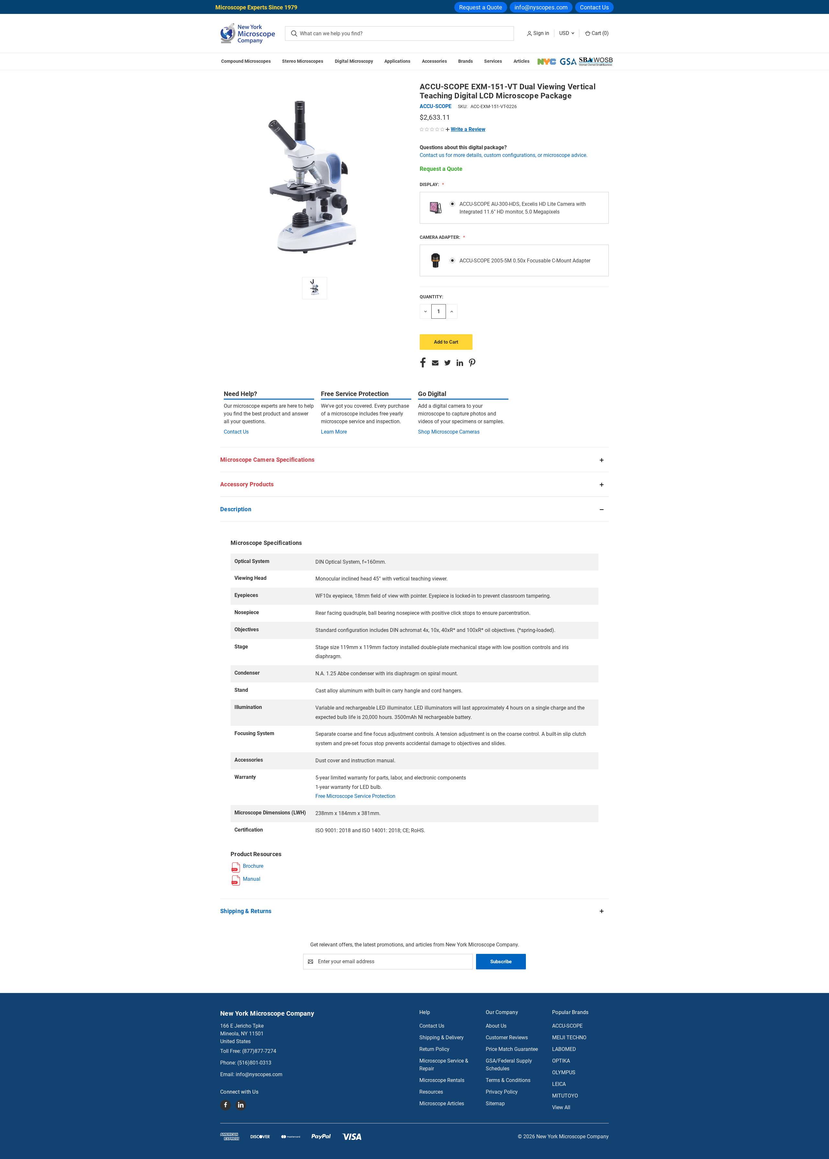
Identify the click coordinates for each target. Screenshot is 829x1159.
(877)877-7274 (259, 1051)
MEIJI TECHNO (569, 1037)
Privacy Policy (502, 1092)
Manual (251, 879)
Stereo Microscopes (302, 61)
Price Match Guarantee (512, 1049)
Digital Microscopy (354, 61)
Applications (397, 61)
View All (561, 1107)
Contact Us (594, 7)
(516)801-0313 (254, 1063)
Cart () (599, 33)
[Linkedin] (460, 363)
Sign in (541, 33)
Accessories (434, 61)
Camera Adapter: (440, 237)
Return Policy (434, 1049)
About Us (496, 1026)
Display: (430, 184)
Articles (521, 61)
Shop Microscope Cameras (449, 432)
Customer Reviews (507, 1037)
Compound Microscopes (246, 61)
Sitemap (495, 1103)
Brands (465, 61)
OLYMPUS (563, 1072)
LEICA (559, 1084)
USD (565, 33)
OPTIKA (561, 1061)
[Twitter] (447, 363)
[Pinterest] (472, 363)
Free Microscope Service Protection (355, 796)
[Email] (435, 363)
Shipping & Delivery (441, 1037)
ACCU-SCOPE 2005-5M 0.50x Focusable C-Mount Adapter (525, 261)
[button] (465, 129)
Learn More (334, 432)
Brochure (253, 866)
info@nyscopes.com (541, 7)
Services (493, 61)
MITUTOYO (565, 1096)
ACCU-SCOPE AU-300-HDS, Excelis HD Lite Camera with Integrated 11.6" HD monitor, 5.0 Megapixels (523, 208)
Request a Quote (481, 7)
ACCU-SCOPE (567, 1026)
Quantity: (431, 296)
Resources (431, 1092)
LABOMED (564, 1049)
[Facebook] (423, 363)
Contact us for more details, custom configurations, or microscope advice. (503, 155)
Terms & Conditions (508, 1080)
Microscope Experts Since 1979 (256, 7)
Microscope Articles (441, 1103)
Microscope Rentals (441, 1080)
